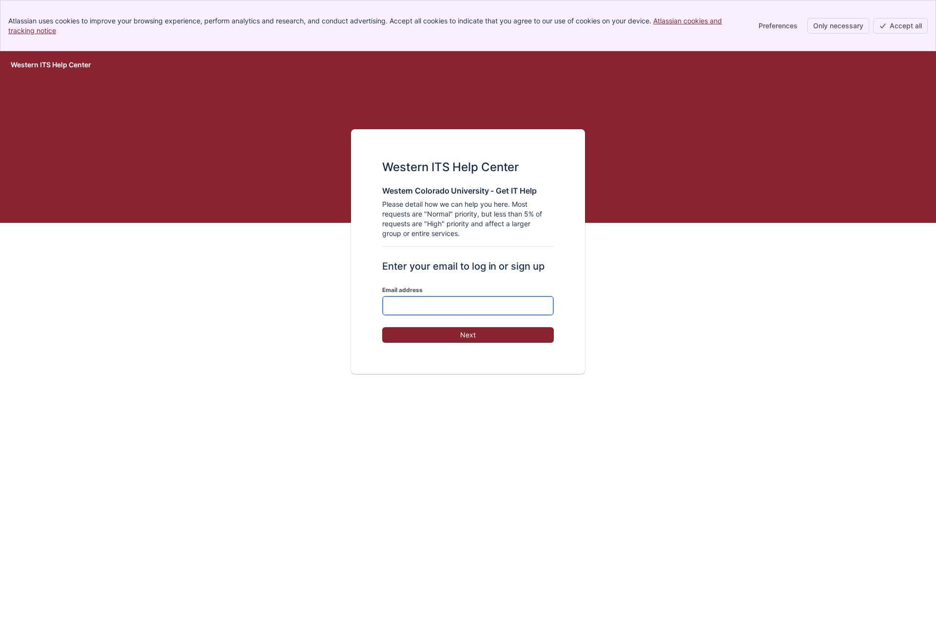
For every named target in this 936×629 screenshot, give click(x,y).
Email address (402, 290)
